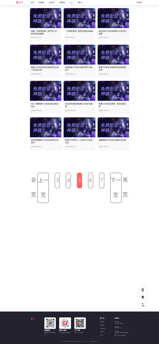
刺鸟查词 (102, 332)
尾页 (125, 187)
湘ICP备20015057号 (93, 341)
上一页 (43, 188)
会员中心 (52, 2)
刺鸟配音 (102, 322)
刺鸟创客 (102, 325)
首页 (32, 2)
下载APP (80, 2)
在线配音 (41, 2)
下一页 (116, 188)
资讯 (71, 2)
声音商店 (62, 2)
